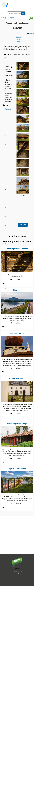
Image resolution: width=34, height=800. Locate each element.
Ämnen (5, 27)
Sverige (5, 352)
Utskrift (31, 34)
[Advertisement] (17, 537)
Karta (18, 39)
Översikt (18, 37)
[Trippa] (17, 567)
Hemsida (8, 109)
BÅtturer (5, 217)
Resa (18, 41)
